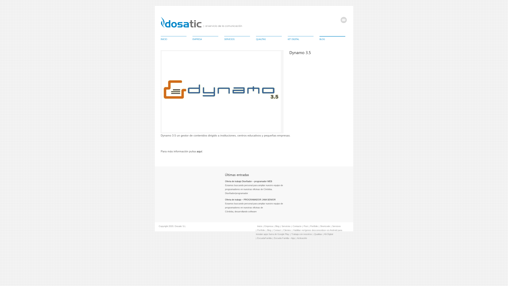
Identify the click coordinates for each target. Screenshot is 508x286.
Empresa (268, 226)
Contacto (297, 226)
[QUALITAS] (269, 39)
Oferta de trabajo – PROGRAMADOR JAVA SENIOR (250, 199)
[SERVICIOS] (237, 39)
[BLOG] (332, 39)
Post (306, 226)
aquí (199, 151)
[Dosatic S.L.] (201, 27)
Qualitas (318, 234)
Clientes (287, 230)
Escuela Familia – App (284, 238)
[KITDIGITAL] (301, 39)
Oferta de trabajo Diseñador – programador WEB (248, 181)
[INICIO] (174, 39)
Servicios (286, 226)
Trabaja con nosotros (301, 234)
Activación (302, 238)
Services (336, 226)
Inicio (259, 226)
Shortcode (325, 226)
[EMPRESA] (205, 39)
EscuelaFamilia (264, 238)
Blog (277, 226)
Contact (277, 230)
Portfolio (314, 226)
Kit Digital (328, 234)
